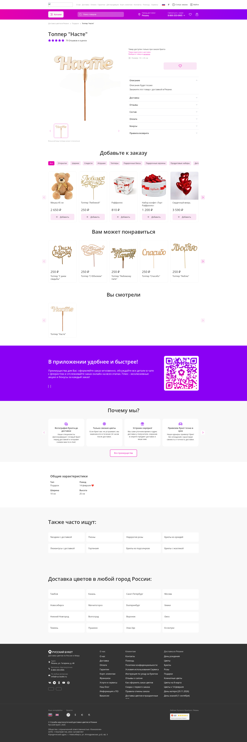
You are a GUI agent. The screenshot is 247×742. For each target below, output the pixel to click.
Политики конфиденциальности (141, 665)
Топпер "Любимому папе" (121, 275)
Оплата (93, 4)
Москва (168, 593)
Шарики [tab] (75, 163)
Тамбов (54, 593)
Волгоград (93, 616)
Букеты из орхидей (173, 537)
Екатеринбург (133, 605)
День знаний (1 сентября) (177, 695)
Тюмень (54, 627)
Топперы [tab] (114, 163)
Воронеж (130, 616)
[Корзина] (197, 14)
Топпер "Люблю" (181, 274)
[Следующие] (203, 197)
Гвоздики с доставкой (61, 537)
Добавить (64, 217)
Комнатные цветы (173, 678)
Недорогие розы (134, 537)
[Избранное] (190, 14)
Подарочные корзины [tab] (155, 163)
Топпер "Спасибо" (151, 274)
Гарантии (101, 4)
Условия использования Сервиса (142, 669)
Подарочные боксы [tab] (132, 163)
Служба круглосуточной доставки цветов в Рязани (73, 722)
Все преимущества (123, 453)
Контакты (138, 4)
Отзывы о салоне (134, 678)
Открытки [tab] (62, 163)
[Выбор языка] (163, 4)
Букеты (167, 665)
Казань (91, 593)
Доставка (85, 4)
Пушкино (93, 627)
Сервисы (154, 4)
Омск (167, 616)
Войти (196, 4)
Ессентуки (169, 627)
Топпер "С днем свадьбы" (58, 275)
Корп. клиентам (126, 4)
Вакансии (104, 695)
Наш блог (104, 687)
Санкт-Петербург (134, 593)
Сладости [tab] (88, 163)
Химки (167, 605)
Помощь (146, 4)
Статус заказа (181, 4)
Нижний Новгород (59, 616)
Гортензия (93, 548)
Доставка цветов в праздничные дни (141, 697)
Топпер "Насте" (58, 334)
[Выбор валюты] (168, 4)
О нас (78, 4)
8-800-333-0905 (57, 670)
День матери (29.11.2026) (176, 691)
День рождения (172, 656)
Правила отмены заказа (137, 691)
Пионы (91, 537)
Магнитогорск (95, 605)
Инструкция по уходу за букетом (141, 673)
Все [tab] (51, 163)
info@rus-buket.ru (59, 676)
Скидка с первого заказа (137, 687)
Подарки (168, 673)
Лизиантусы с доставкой (62, 548)
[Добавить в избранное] (180, 66)
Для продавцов (113, 4)
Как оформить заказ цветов (139, 682)
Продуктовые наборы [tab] (180, 163)
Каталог (58, 14)
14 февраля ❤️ (87, 485)
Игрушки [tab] (101, 163)
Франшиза (105, 678)
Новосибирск (57, 605)
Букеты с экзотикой (174, 548)
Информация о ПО (109, 691)
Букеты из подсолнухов (138, 548)
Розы (166, 669)
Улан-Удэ (130, 627)
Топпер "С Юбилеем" (91, 274)
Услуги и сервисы (108, 682)
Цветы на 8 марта (173, 682)
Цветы (167, 660)
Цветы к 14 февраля (174, 687)
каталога (146, 54)
